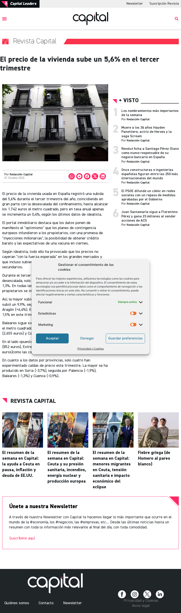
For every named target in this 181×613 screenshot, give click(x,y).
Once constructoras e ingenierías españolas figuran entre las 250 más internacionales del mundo (149, 174)
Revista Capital (33, 401)
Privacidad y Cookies (90, 348)
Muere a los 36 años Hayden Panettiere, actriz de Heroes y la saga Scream (146, 132)
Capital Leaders (23, 4)
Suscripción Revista (164, 4)
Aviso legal (141, 606)
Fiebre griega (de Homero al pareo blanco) (154, 458)
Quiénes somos (16, 603)
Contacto (46, 603)
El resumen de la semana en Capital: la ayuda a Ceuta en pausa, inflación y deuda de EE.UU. (21, 464)
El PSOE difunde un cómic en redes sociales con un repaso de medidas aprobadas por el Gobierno (148, 195)
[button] (4, 18)
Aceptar (52, 338)
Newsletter (134, 4)
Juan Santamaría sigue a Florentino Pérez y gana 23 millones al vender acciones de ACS (149, 216)
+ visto (129, 101)
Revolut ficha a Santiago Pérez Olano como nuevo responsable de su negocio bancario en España (150, 153)
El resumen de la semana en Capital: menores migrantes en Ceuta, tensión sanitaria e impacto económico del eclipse (112, 469)
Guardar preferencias (125, 338)
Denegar (87, 338)
